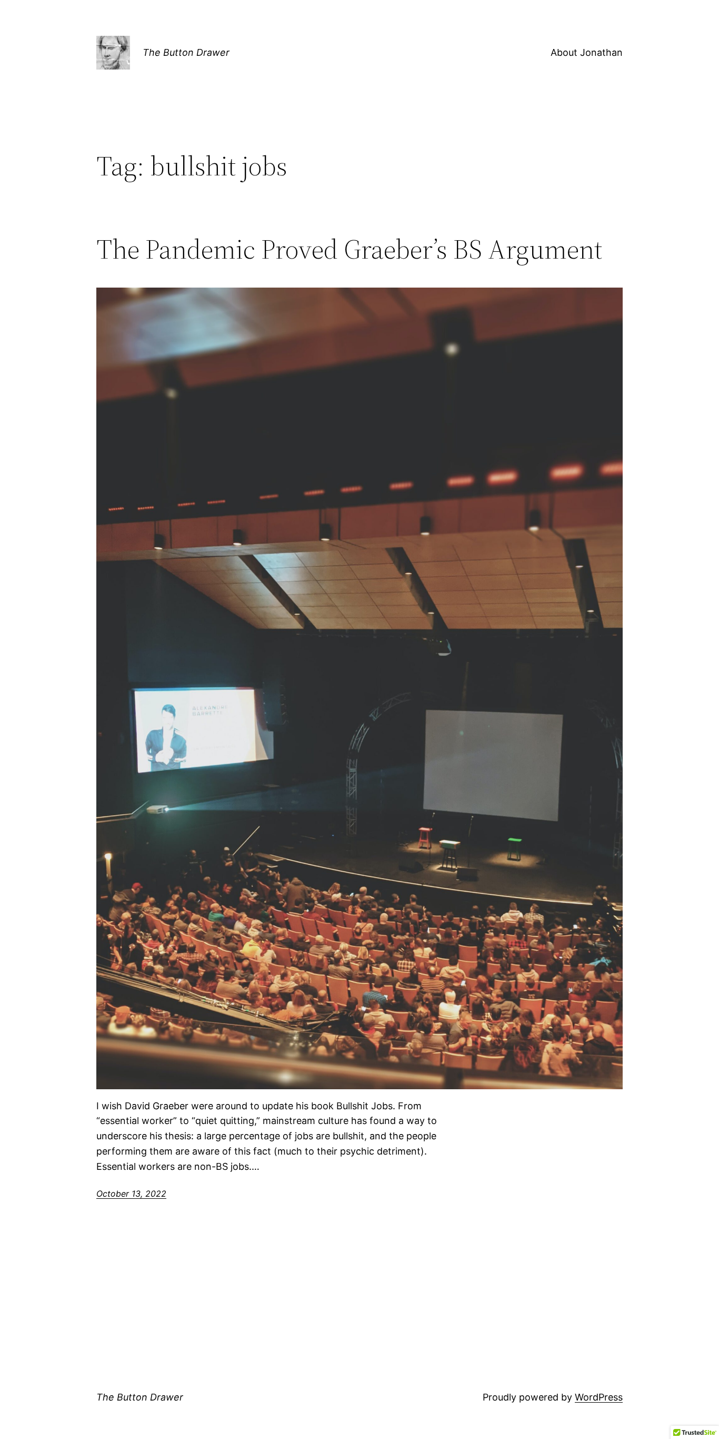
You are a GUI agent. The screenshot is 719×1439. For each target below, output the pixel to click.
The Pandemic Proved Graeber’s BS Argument (349, 249)
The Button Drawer (186, 52)
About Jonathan (587, 52)
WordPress (599, 1397)
